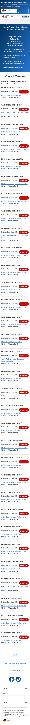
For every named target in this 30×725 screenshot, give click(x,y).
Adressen (5, 710)
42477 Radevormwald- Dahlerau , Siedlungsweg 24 (12, 360)
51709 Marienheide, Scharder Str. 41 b (14, 324)
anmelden (23, 92)
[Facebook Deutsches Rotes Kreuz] (11, 679)
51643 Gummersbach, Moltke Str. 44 (13, 201)
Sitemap (16, 710)
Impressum (23, 710)
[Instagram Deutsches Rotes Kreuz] (18, 679)
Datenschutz (22, 714)
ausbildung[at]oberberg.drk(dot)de (14, 67)
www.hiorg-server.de (15, 51)
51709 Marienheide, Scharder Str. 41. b (14, 149)
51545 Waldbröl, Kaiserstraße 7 (11, 95)
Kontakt (11, 710)
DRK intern (15, 714)
